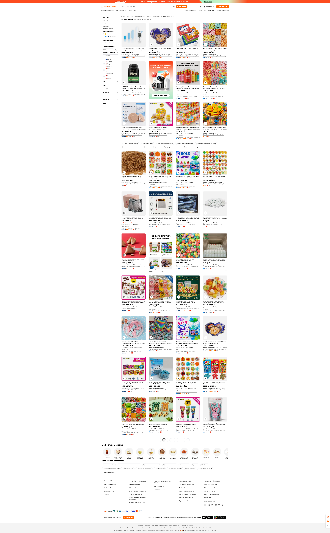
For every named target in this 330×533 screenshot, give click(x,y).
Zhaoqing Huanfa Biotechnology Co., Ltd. (214, 266)
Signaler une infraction (185, 501)
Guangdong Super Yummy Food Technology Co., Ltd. (215, 56)
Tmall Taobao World (156, 525)
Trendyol (183, 525)
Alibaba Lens (111, 517)
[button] (174, 7)
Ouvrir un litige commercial (186, 491)
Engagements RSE (109, 491)
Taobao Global (172, 525)
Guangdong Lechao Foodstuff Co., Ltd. (213, 96)
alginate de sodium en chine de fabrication (129, 465)
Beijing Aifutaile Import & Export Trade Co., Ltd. (161, 186)
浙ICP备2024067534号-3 (209, 530)
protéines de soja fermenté (145, 468)
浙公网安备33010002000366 (193, 530)
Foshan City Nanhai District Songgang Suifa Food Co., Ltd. (188, 56)
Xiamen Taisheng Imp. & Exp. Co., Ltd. (185, 224)
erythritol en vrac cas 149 (206, 468)
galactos (196, 465)
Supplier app (158, 517)
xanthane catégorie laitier (175, 468)
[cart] (200, 6)
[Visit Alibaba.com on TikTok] (223, 505)
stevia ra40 (148, 147)
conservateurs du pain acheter (185, 143)
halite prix (158, 147)
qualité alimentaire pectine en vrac (132, 147)
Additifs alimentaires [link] (168, 16)
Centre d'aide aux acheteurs (186, 484)
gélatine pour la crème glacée (193, 147)
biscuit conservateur (148, 143)
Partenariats (207, 497)
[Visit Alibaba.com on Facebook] (205, 505)
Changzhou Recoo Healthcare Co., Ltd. (132, 135)
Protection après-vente (135, 494)
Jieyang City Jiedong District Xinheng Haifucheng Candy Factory (215, 183)
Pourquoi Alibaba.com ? (110, 484)
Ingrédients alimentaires (153, 16)
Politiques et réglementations (137, 502)
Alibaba (123, 16)
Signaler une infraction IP (186, 497)
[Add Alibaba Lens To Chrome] (128, 517)
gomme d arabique (109, 472)
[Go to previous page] (160, 439)
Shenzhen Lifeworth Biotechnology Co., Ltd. (133, 94)
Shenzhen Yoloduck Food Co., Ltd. (158, 135)
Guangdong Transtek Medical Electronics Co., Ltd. (134, 56)
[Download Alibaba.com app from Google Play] (220, 517)
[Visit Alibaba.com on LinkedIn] (209, 505)
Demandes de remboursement (187, 494)
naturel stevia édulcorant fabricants (207, 143)
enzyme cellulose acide (170, 465)
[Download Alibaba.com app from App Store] (207, 517)
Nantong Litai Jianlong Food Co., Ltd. (185, 186)
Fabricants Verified (159, 486)
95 (184, 440)
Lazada (165, 525)
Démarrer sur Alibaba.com (211, 487)
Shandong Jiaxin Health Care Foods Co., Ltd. (133, 183)
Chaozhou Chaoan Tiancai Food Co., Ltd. (213, 135)
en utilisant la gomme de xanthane (112, 468)
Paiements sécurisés (134, 484)
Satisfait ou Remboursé (135, 487)
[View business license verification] (180, 530)
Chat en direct (183, 487)
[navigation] (110, 228)
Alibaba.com (197, 517)
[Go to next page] (188, 439)
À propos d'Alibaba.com (110, 481)
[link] (328, 516)
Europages (190, 525)
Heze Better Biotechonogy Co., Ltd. (131, 228)
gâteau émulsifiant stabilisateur (165, 143)
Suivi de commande (209, 491)
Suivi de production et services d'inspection (137, 498)
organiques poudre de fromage (173, 147)
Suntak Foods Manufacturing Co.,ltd (212, 224)
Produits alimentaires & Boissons (136, 16)
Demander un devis (159, 489)
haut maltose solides (109, 465)
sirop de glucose (191, 468)
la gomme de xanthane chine (131, 143)
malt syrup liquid (160, 468)
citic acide (205, 465)
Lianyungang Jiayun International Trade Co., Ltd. (188, 137)
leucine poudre (129, 468)
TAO (178, 525)
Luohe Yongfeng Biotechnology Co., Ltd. (186, 96)
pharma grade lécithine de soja (152, 465)
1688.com (147, 525)
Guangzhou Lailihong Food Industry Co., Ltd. (160, 56)
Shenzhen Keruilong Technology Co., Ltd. (159, 224)
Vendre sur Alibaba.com (210, 484)
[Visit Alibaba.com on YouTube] (219, 505)
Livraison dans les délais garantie (138, 491)
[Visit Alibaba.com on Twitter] (212, 505)
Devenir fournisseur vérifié (211, 494)
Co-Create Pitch (108, 487)
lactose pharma (185, 465)
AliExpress (140, 525)
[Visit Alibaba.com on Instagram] (216, 505)
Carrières (106, 494)
